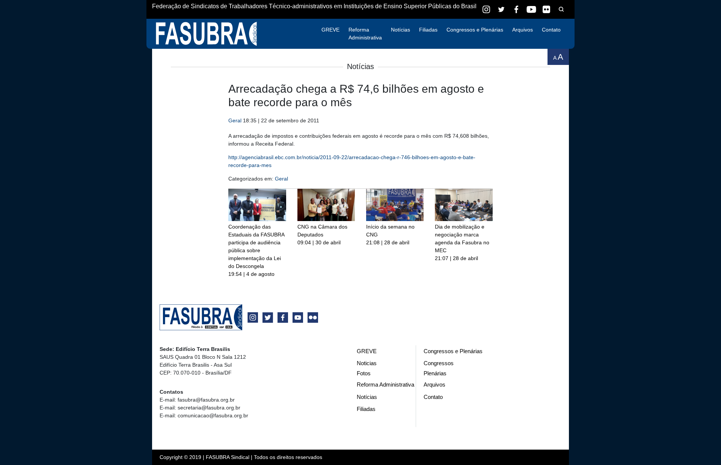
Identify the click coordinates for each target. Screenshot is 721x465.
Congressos (439, 363)
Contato (551, 30)
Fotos (364, 373)
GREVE (330, 30)
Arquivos (522, 30)
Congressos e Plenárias (474, 30)
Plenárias (435, 373)
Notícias (400, 30)
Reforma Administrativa (365, 34)
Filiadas (428, 30)
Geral (234, 120)
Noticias (367, 363)
